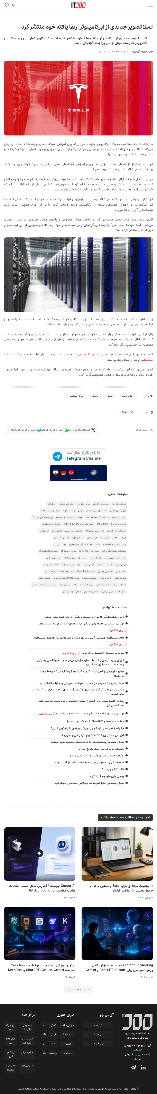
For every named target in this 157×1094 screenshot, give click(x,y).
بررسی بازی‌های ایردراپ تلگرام (107, 776)
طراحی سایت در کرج (85, 564)
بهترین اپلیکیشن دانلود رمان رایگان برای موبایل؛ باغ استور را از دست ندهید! (80, 624)
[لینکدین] (142, 1068)
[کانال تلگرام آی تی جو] (78, 457)
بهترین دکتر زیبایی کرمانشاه (114, 544)
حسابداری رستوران (105, 571)
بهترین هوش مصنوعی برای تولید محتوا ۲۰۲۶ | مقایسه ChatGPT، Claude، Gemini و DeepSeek (41, 967)
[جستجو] (6, 5)
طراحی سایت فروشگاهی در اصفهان (84, 544)
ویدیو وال (82, 557)
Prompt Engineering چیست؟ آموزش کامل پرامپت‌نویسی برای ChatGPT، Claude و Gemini (119, 967)
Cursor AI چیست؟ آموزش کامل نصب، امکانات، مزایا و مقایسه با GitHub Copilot (41, 888)
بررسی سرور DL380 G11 (89, 551)
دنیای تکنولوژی (89, 354)
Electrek (127, 412)
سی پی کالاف (70, 557)
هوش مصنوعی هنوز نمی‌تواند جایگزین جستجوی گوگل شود (89, 783)
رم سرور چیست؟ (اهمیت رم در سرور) (102, 653)
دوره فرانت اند (86, 584)
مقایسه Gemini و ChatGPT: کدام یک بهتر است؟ (95, 722)
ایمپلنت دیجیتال (89, 578)
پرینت (56, 544)
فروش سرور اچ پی (118, 510)
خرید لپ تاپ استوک (48, 551)
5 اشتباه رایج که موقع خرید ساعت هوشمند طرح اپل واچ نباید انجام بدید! (81, 683)
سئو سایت (121, 591)
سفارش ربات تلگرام (51, 524)
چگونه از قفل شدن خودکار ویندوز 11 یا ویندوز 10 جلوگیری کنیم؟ (87, 728)
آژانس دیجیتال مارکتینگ (42, 517)
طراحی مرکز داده (83, 504)
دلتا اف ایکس (120, 578)
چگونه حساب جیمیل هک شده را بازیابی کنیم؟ (97, 756)
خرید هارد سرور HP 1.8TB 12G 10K (111, 524)
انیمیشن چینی (44, 578)
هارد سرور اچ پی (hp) (94, 530)
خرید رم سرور (105, 578)
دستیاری (100, 564)
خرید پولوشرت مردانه (50, 510)
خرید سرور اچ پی (53, 557)
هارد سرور (104, 537)
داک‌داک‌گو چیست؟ (113, 769)
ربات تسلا (46, 340)
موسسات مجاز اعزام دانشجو (44, 584)
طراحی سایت (57, 530)
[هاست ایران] (78, 473)
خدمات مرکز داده (119, 504)
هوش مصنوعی (106, 51)
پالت (75, 584)
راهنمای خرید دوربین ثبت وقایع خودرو (101, 749)
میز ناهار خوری (78, 537)
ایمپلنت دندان (51, 571)
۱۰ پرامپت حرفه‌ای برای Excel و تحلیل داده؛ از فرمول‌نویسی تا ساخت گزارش (121, 888)
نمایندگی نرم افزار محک (95, 517)
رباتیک (95, 396)
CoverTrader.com (86, 571)
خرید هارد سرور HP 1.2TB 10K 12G (78, 524)
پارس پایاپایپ (107, 591)
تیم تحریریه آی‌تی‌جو (142, 51)
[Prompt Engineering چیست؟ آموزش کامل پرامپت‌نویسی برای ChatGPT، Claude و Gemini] (117, 933)
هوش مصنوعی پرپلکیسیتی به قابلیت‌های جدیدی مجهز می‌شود (87, 742)
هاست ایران (142, 1054)
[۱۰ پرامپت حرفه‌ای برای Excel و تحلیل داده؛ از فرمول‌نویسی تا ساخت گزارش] (117, 854)
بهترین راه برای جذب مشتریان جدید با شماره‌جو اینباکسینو (90, 714)
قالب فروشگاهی (66, 504)
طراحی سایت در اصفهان (73, 510)
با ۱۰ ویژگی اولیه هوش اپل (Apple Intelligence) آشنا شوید (89, 763)
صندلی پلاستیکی (61, 537)
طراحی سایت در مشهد (116, 564)
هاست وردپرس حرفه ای (96, 510)
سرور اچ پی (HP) (68, 551)
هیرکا (64, 544)
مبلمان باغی (92, 537)
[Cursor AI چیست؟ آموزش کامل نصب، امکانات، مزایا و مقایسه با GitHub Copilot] (39, 854)
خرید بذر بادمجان (119, 537)
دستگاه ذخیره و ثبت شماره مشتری (111, 584)
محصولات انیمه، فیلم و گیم (114, 551)
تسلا (110, 396)
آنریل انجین (44, 530)
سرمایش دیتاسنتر (101, 504)
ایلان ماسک (127, 396)
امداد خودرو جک (50, 564)
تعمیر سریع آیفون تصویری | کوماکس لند (108, 557)
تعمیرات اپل (121, 571)
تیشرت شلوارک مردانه (117, 517)
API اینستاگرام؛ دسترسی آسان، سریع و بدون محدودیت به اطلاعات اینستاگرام (79, 638)
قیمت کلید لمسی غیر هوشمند (69, 517)
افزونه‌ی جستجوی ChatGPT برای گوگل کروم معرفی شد (92, 735)
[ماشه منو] (148, 5)
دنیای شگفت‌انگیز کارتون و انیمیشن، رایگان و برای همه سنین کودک (84, 617)
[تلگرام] (132, 1068)
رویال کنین (51, 504)
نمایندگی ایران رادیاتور (116, 530)
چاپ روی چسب (67, 564)
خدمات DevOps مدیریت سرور (66, 578)
